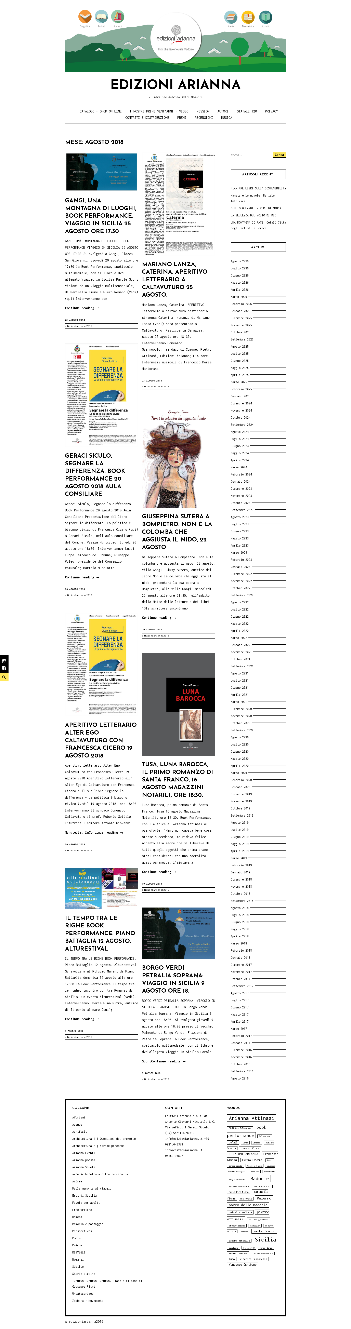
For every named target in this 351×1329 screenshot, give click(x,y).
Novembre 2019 (241, 801)
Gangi (269, 1160)
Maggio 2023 (240, 538)
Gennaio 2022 (240, 645)
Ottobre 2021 (240, 659)
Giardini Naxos (254, 1166)
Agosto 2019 (240, 822)
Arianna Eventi (83, 1153)
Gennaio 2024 (240, 481)
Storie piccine (83, 1273)
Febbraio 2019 (241, 865)
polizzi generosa (258, 1219)
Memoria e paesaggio (87, 1224)
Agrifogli (79, 1131)
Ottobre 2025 (240, 332)
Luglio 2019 (240, 829)
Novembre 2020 (241, 716)
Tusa (232, 1259)
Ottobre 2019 (240, 808)
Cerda (245, 1143)
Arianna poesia (83, 1160)
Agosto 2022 (240, 602)
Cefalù (233, 1142)
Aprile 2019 (240, 851)
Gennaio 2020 (240, 787)
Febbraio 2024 (241, 474)
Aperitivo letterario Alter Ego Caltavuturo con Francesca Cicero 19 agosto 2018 (101, 740)
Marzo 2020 (239, 773)
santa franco (264, 1231)
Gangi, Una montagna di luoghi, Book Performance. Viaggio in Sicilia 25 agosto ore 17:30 (100, 216)
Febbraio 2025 (241, 389)
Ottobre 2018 (240, 893)
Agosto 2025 (240, 346)
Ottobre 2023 (240, 503)
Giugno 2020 (240, 751)
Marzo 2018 (239, 943)
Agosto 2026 (240, 261)
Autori (223, 111)
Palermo (264, 1198)
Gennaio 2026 (240, 311)
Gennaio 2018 (240, 957)
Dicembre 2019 (241, 794)
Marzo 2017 (239, 1028)
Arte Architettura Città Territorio (100, 1174)
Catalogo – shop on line (101, 111)
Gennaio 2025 (240, 396)
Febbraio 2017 (241, 1035)
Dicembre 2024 (241, 403)
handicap (255, 1171)
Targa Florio (266, 1248)
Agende (77, 1124)
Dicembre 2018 (241, 879)
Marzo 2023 (239, 552)
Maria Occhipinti (263, 1186)
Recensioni (204, 117)
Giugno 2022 (240, 616)
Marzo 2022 (239, 638)
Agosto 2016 (240, 1078)
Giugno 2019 (240, 836)
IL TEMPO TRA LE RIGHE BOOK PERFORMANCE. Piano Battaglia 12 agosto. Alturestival (100, 933)
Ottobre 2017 (240, 979)
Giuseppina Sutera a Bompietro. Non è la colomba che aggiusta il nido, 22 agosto (177, 532)
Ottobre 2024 (240, 417)
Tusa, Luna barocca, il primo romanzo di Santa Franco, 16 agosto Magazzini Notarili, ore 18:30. (177, 780)
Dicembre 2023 (241, 488)
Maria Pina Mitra (238, 1192)
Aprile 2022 (240, 630)
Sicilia (265, 1239)
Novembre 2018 (241, 886)
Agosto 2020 (240, 737)
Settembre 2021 (242, 666)
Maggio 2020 (240, 758)
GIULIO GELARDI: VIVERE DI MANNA (256, 208)
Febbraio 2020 (241, 780)
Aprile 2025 (240, 375)
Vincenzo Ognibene (243, 1264)
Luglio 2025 (240, 353)
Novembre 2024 (241, 410)
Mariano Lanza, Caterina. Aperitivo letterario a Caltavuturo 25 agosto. (174, 280)
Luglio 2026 (240, 268)
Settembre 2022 (242, 595)
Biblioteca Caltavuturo (240, 1128)
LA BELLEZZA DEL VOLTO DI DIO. (254, 215)
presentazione (237, 1225)
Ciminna (256, 1143)
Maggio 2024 (240, 453)
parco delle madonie (248, 1205)
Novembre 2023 (241, 495)
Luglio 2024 (240, 439)
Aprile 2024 (240, 460)
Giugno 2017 (240, 1007)
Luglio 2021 (240, 680)
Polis (76, 1238)
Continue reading (82, 308)
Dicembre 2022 (241, 574)
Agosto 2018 (240, 908)
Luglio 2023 (240, 524)
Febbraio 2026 (241, 304)
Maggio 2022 (240, 623)
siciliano (233, 1248)
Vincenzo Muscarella (253, 1259)
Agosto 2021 (240, 673)
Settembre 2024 (242, 424)
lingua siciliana (237, 1179)
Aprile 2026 (240, 289)
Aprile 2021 (240, 694)
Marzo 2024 (239, 467)
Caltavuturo (264, 1136)
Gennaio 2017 (240, 1043)
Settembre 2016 (242, 1071)
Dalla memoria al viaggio (91, 1188)
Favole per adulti (86, 1202)
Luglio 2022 (240, 609)
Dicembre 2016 (241, 1050)
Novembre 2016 (241, 1057)
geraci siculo (235, 1166)
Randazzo (255, 1225)
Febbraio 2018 (241, 950)
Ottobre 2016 (240, 1064)
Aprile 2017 (240, 1021)
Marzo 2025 (239, 382)
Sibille (78, 1266)
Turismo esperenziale (262, 1253)
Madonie (259, 1178)
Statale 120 (247, 111)
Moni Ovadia (246, 1199)
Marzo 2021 (239, 701)
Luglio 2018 (240, 915)
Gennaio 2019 (240, 872)
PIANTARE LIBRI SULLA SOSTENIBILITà (258, 188)
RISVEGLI (78, 1252)
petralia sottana (240, 1212)
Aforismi (78, 1117)
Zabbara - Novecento (87, 1300)
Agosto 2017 (240, 993)
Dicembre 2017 (241, 964)
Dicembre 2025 (241, 318)
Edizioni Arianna (175, 85)
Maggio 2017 (240, 1014)
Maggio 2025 (240, 368)
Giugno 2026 (240, 275)
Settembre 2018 (242, 900)
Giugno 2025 (240, 360)
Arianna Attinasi (251, 1118)
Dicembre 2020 (241, 709)
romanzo (244, 1232)
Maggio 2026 (240, 282)
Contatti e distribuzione (147, 117)
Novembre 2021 (241, 652)
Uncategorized (82, 1293)
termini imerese (238, 1253)
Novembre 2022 (241, 581)
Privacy (271, 111)
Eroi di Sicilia (84, 1195)
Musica (226, 117)
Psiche (77, 1245)
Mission (203, 111)
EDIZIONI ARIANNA (243, 1154)
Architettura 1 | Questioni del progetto (104, 1138)
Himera (77, 1217)
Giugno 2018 (240, 922)
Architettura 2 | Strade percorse (98, 1145)
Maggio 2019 (240, 844)
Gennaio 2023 (240, 566)
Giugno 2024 (240, 446)
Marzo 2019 (239, 858)
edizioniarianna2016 (78, 326)
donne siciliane (250, 1148)
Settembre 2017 (242, 986)
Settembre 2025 (242, 339)
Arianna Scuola (83, 1167)
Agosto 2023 (240, 517)
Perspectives (82, 1231)
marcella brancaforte (239, 1186)
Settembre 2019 (242, 815)
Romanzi (78, 1259)
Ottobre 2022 (240, 588)
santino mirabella (239, 1240)
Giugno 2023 (240, 531)
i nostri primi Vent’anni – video (159, 111)
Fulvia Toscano (252, 1160)
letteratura (269, 1171)
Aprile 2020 (240, 765)
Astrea (77, 1181)
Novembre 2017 (241, 972)
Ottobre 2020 (240, 723)
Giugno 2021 (240, 687)
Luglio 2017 (240, 1000)
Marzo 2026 (239, 296)
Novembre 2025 (241, 325)
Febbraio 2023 (241, 559)
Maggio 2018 (240, 929)
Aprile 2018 (240, 936)
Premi (181, 117)
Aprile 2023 (240, 545)
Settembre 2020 (242, 730)
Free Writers (82, 1209)
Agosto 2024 (240, 431)
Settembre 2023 (242, 510)
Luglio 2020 (240, 744)
